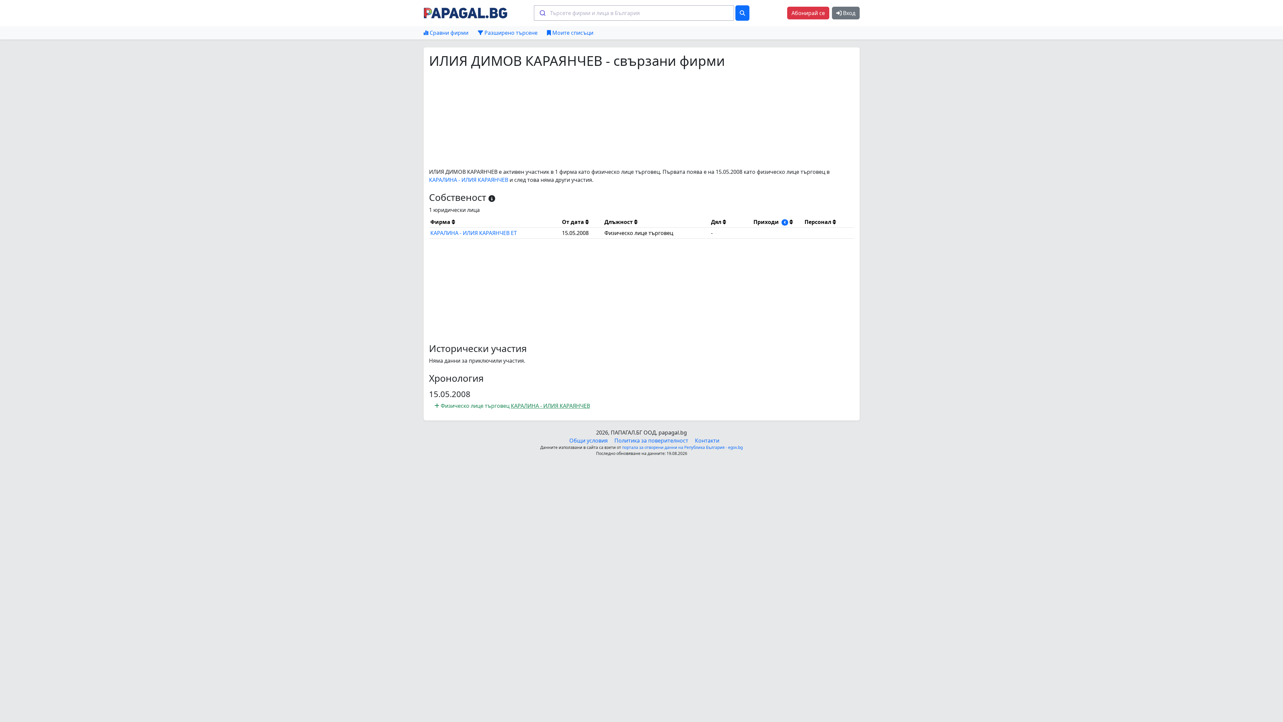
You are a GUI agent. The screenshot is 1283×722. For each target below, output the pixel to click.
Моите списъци (572, 32)
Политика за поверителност (651, 440)
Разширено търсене (510, 32)
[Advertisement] (629, 118)
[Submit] (542, 13)
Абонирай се (808, 13)
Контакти (707, 440)
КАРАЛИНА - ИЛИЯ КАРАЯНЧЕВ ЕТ (473, 233)
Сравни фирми (448, 32)
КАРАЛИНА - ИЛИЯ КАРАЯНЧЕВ (468, 180)
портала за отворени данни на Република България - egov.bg (682, 447)
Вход (848, 13)
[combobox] (634, 13)
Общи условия (588, 440)
